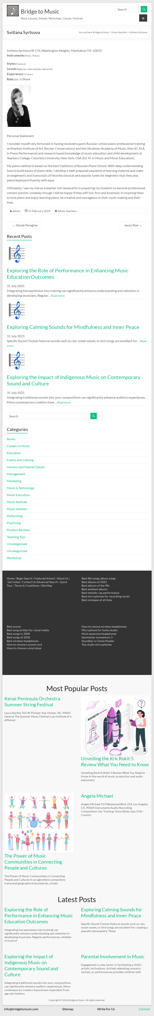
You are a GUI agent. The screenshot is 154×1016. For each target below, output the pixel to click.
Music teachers (67, 211)
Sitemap (67, 1009)
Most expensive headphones (99, 633)
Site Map (46, 585)
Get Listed (13, 582)
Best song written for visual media (28, 630)
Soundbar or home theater (98, 641)
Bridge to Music (40, 11)
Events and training (20, 460)
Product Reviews (18, 530)
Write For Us (106, 1009)
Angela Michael (97, 796)
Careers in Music (18, 446)
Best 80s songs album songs (99, 578)
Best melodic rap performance (100, 592)
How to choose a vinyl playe (24, 648)
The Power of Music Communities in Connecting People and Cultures (33, 862)
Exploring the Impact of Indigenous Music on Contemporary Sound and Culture (31, 965)
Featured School (44, 578)
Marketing (14, 481)
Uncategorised (17, 544)
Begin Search (24, 578)
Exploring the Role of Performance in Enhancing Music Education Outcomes (38, 915)
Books (11, 439)
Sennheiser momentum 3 (97, 637)
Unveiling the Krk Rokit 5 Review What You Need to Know (115, 761)
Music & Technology (20, 488)
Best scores (14, 626)
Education (14, 453)
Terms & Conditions (27, 585)
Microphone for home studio (100, 630)
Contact (144, 1009)
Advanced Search (47, 582)
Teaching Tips (16, 537)
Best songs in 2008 (18, 633)
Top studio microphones (97, 644)
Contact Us (29, 582)
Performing (14, 516)
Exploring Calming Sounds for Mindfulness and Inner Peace (73, 327)
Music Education (18, 495)
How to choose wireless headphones (104, 626)
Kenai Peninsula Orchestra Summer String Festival (32, 701)
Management (16, 474)
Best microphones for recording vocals (106, 596)
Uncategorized (17, 551)
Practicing (14, 523)
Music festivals (17, 502)
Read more (58, 295)
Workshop (14, 558)
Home (10, 578)
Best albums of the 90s (95, 585)
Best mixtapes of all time (97, 600)
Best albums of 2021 (94, 582)
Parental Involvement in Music (112, 956)
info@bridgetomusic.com (21, 1009)
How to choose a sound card (24, 644)
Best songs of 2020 (18, 637)
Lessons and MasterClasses (26, 467)
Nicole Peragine (24, 225)
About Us (62, 578)
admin (16, 211)
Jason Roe (133, 225)
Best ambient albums (94, 589)
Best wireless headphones (23, 641)
